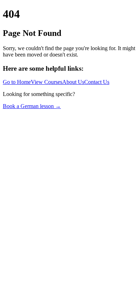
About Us (73, 82)
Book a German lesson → (32, 106)
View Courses (46, 82)
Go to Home (17, 82)
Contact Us (96, 82)
